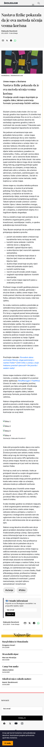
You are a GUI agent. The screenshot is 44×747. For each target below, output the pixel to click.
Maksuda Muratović (9, 31)
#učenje (9, 590)
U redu (8, 743)
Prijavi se (10, 614)
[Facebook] (4, 726)
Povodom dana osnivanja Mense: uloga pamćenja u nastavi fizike (18, 360)
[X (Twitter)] (10, 726)
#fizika (22, 590)
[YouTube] (16, 725)
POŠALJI (22, 718)
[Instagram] (22, 726)
